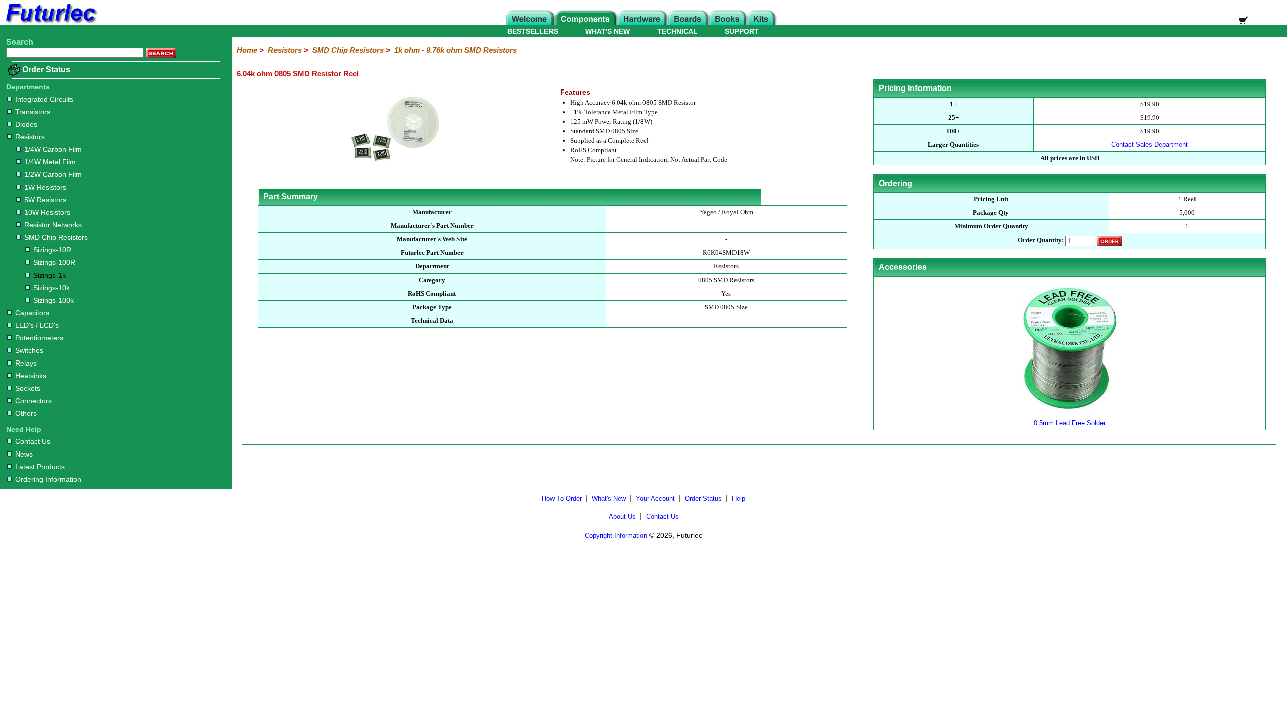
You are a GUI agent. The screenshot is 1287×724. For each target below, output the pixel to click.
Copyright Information (616, 535)
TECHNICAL (677, 31)
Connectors (33, 401)
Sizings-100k (53, 300)
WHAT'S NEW (607, 31)
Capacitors (32, 313)
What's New (609, 498)
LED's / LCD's (37, 325)
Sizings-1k (49, 275)
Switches (29, 350)
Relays (26, 363)
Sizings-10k (51, 288)
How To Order (562, 498)
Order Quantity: (1041, 240)
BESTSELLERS (532, 31)
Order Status (46, 69)
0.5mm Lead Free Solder (1070, 423)
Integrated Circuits (44, 99)
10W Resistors (47, 212)
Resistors (30, 137)
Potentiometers (39, 338)
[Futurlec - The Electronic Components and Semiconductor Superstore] (50, 22)
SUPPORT (742, 31)
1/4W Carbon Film (53, 149)
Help (738, 498)
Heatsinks (30, 376)
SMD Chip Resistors (56, 237)
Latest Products (40, 467)
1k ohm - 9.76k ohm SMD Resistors (455, 50)
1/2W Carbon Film (53, 174)
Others (26, 413)
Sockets (27, 388)
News (24, 454)
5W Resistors (45, 200)
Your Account (655, 498)
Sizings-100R (54, 262)
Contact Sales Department (1149, 144)
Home (247, 50)
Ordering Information (48, 479)
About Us (622, 516)
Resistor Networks (53, 225)
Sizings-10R (52, 250)
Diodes (26, 124)
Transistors (32, 112)
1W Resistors (45, 187)
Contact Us (32, 441)
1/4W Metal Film (50, 162)
